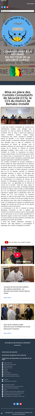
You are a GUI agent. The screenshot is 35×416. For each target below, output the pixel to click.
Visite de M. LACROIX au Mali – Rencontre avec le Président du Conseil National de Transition (17, 327)
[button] (17, 82)
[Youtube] (7, 7)
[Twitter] (5, 7)
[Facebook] (2, 7)
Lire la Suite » (8, 297)
